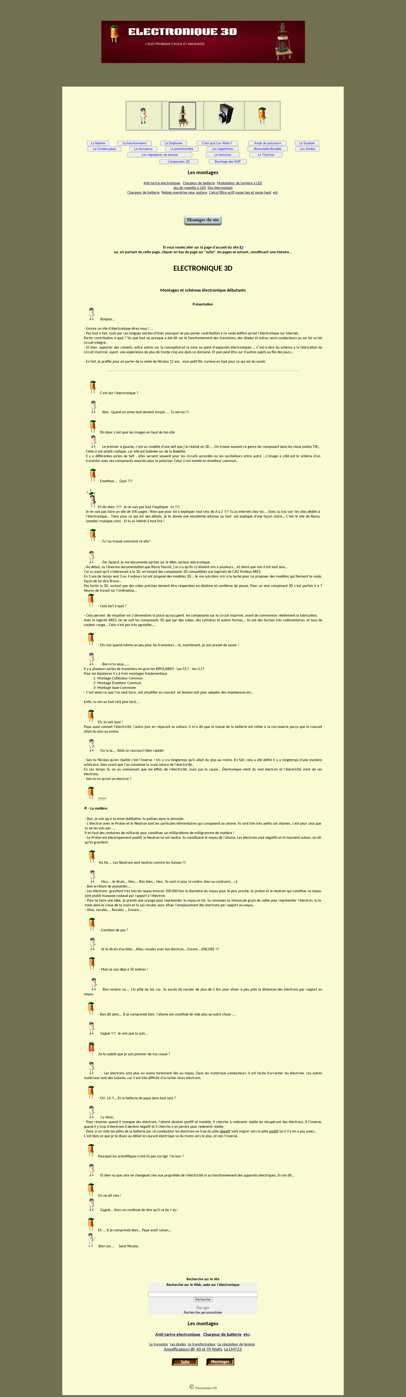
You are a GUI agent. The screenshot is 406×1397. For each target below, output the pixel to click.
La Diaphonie (173, 143)
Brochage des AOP (228, 161)
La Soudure (307, 143)
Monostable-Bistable (267, 149)
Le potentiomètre (181, 149)
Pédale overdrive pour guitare (184, 193)
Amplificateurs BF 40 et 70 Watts (193, 1349)
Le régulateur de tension (236, 1344)
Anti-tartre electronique (162, 183)
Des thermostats (220, 188)
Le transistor (222, 155)
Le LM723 (233, 1349)
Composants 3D (179, 161)
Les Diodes (307, 149)
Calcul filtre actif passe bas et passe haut (240, 193)
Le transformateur (135, 143)
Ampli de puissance (267, 143)
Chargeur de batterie (199, 183)
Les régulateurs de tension (160, 155)
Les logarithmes (223, 149)
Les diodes (178, 1344)
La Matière (98, 143)
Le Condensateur (104, 149)
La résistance (143, 149)
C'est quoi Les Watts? (217, 143)
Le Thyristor (266, 155)
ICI (241, 247)
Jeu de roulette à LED (189, 188)
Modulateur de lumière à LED (239, 183)
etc (275, 193)
